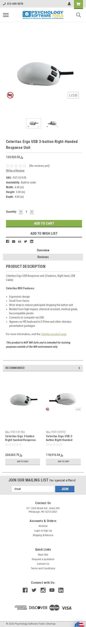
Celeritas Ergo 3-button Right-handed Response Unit (20, 440)
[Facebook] (7, 241)
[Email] (13, 241)
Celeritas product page (53, 334)
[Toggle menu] (6, 15)
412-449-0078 (15, 3)
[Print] (19, 241)
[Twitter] (25, 241)
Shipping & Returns (43, 535)
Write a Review (15, 170)
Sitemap (50, 623)
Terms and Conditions (43, 568)
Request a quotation (43, 559)
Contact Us (43, 563)
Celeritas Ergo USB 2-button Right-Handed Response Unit (59, 440)
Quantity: (11, 211)
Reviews (43, 257)
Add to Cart (22, 461)
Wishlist (43, 526)
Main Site (43, 554)
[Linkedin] (31, 241)
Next (80, 76)
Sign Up (48, 530)
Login (37, 530)
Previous (6, 76)
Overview (43, 250)
